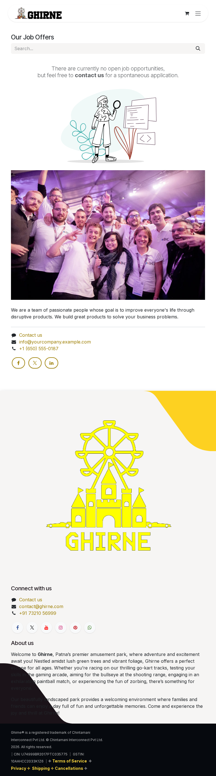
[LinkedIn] (51, 363)
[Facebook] (18, 363)
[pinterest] (75, 627)
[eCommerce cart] (186, 13)
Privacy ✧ (21, 768)
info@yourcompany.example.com (55, 342)
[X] (35, 363)
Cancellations (69, 768)
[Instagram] (60, 627)
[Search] (198, 48)
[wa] (89, 627)
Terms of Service (69, 761)
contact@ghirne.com (41, 606)
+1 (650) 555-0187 (38, 348)
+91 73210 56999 (37, 613)
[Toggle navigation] (198, 13)
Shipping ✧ (43, 768)
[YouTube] (46, 627)
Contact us (30, 335)
